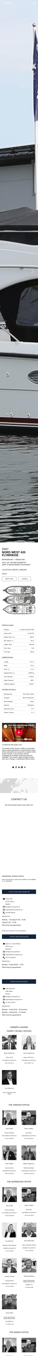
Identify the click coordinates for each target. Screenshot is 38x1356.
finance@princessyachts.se (9, 1135)
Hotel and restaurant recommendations (14, 931)
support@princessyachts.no (14, 999)
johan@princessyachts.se (9, 1170)
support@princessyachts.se (13, 909)
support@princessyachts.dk (13, 954)
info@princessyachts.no (12, 996)
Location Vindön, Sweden (14, 570)
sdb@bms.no (29, 1284)
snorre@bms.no (9, 1321)
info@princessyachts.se (12, 907)
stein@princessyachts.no (29, 1248)
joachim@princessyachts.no (9, 1283)
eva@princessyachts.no (9, 1248)
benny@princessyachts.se (9, 1060)
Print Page (9, 579)
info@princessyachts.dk (12, 951)
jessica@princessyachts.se (29, 1060)
